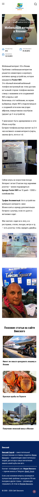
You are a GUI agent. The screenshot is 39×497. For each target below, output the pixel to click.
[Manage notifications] (34, 491)
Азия (19, 38)
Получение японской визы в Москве (18, 428)
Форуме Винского (26, 484)
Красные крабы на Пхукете (14, 396)
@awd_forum (29, 471)
